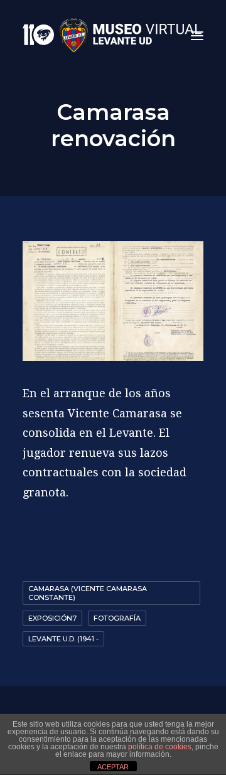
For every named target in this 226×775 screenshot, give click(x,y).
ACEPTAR (113, 767)
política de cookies (159, 746)
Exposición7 (52, 618)
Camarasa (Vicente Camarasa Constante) (87, 593)
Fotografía (117, 618)
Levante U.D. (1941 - (63, 638)
